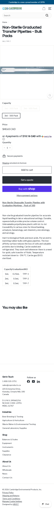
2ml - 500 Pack (30, 108)
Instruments (7, 447)
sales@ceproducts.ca (11, 385)
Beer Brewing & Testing (12, 416)
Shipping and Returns (10, 495)
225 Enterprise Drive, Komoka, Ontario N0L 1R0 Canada (13, 391)
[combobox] (27, 15)
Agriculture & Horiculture (13, 420)
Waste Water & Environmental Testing (19, 424)
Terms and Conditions (11, 499)
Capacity (6, 103)
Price (4, 124)
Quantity (6, 142)
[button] (27, 138)
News (4, 473)
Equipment (7, 443)
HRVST (16, 504)
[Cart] (44, 8)
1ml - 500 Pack (11, 108)
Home (4, 22)
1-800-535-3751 (9, 381)
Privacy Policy (8, 492)
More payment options (27, 195)
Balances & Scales (10, 439)
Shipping (5, 163)
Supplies (6, 451)
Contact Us (7, 477)
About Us (6, 466)
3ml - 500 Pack (11, 115)
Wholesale (6, 470)
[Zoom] (49, 95)
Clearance (6, 454)
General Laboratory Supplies (14, 428)
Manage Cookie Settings (12, 501)
